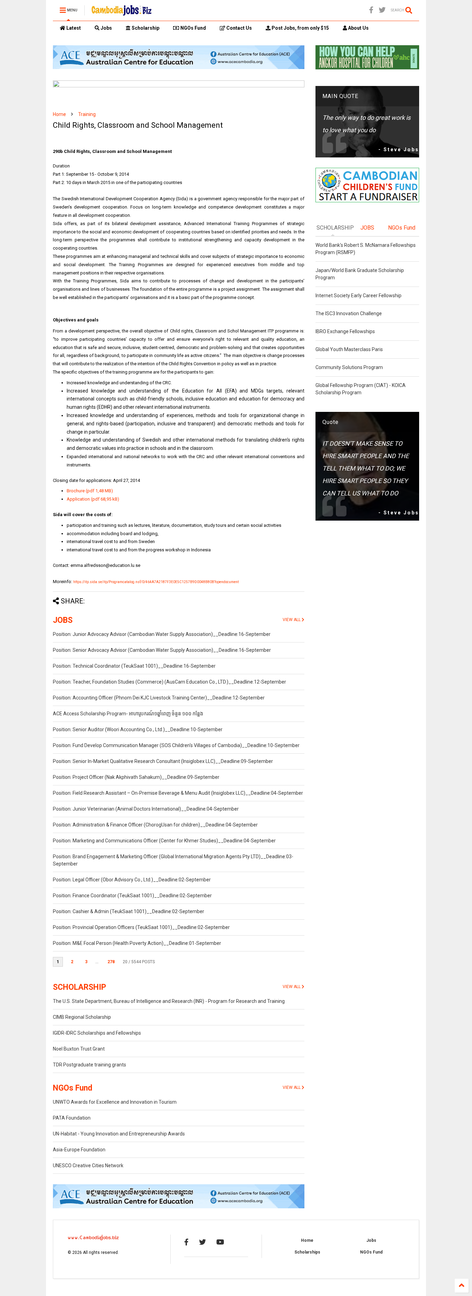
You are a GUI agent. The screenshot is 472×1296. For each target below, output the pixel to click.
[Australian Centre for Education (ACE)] (178, 67)
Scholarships (307, 1252)
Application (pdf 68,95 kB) (93, 499)
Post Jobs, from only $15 (300, 28)
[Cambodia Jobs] (121, 12)
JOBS (63, 620)
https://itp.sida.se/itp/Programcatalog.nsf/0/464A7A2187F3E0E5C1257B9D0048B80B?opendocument (156, 582)
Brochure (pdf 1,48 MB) (90, 490)
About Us (358, 28)
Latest (73, 28)
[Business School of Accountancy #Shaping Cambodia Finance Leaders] (178, 86)
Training (87, 114)
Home (59, 114)
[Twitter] (382, 10)
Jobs (106, 28)
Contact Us (238, 28)
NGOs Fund (192, 28)
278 (111, 961)
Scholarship (145, 28)
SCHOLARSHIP (79, 987)
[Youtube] (220, 1242)
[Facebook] (371, 10)
